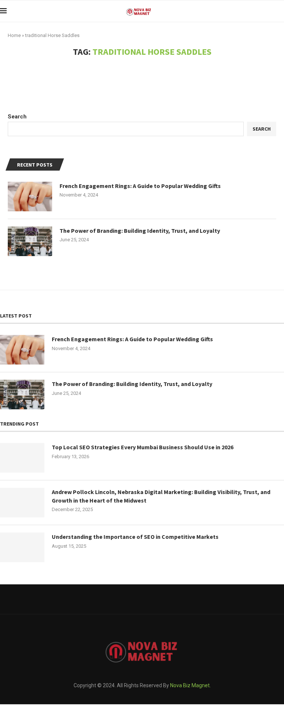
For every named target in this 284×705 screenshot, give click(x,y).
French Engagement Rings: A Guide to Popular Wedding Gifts (140, 185)
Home (14, 35)
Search (17, 116)
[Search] (280, 11)
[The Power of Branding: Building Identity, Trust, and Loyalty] (30, 241)
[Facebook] (126, 599)
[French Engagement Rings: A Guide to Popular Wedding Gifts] (30, 196)
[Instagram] (159, 599)
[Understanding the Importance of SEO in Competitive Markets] (22, 547)
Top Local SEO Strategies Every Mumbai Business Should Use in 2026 (142, 447)
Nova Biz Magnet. (190, 685)
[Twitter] (142, 599)
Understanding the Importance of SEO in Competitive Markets (135, 536)
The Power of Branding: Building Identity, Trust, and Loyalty (140, 230)
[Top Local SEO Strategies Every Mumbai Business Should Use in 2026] (22, 458)
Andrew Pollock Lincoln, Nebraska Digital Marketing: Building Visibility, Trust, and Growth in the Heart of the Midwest (161, 496)
